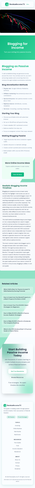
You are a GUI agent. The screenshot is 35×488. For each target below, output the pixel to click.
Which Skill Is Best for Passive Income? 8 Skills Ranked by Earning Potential (17, 290)
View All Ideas (17, 174)
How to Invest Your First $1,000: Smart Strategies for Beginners (16, 306)
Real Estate (17, 434)
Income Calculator (18, 448)
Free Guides (17, 442)
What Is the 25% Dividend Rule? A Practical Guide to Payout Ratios (17, 330)
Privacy (18, 466)
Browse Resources (17, 377)
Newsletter (17, 451)
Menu (27, 4)
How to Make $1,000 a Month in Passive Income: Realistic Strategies (16, 314)
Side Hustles (17, 431)
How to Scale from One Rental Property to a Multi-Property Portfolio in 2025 (17, 298)
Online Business (17, 428)
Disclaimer (17, 469)
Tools (17, 445)
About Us (17, 460)
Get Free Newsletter (17, 371)
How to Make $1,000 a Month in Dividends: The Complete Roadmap (17, 322)
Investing (17, 425)
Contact (17, 462)
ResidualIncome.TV (15, 4)
